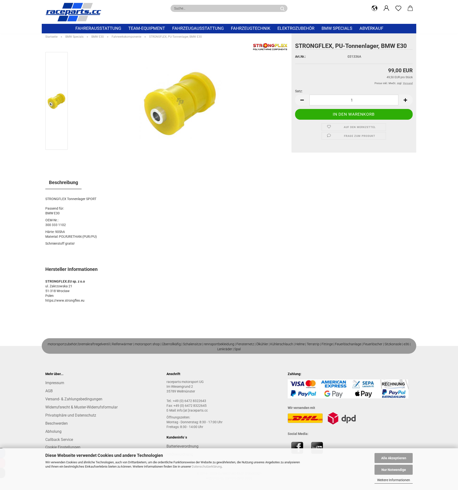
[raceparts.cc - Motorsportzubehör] (75, 12)
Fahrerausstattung (98, 28)
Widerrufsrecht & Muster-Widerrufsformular (81, 407)
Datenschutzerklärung (207, 466)
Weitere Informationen (393, 480)
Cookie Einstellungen (62, 447)
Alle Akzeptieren (393, 458)
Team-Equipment (146, 28)
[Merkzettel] (398, 8)
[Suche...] (282, 8)
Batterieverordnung (182, 446)
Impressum (54, 383)
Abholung (53, 431)
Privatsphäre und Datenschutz (70, 415)
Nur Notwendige (393, 470)
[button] (374, 8)
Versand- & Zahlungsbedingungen (73, 399)
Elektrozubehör (295, 28)
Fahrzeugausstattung (198, 28)
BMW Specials (337, 28)
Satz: (298, 91)
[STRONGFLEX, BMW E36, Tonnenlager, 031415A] (180, 102)
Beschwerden (56, 423)
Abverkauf (371, 28)
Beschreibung (63, 182)
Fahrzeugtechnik (250, 28)
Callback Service (59, 439)
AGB (49, 391)
